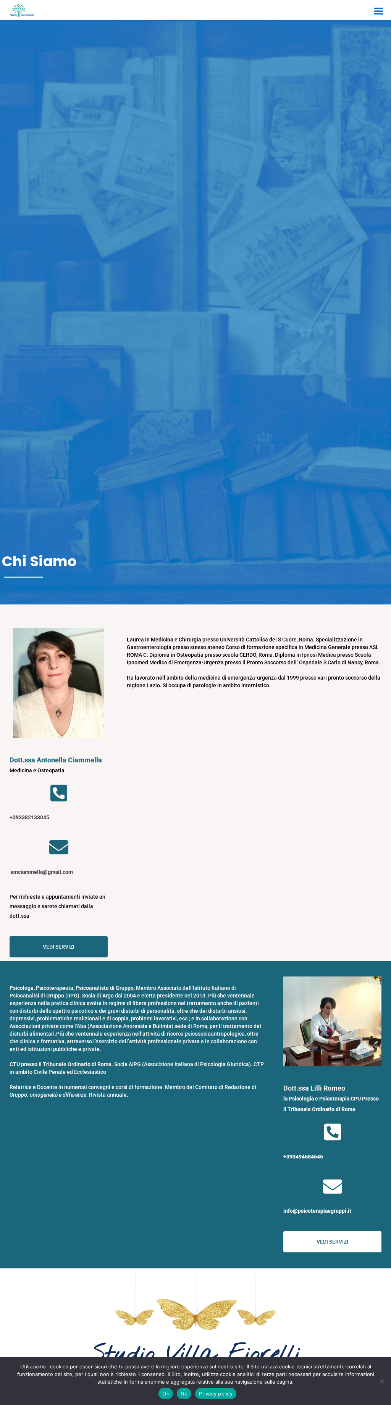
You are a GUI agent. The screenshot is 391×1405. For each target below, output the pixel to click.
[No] (381, 1381)
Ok (165, 1393)
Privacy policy (216, 1393)
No (184, 1393)
